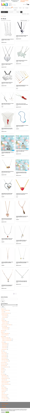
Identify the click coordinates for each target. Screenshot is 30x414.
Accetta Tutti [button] (7, 412)
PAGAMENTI (4, 405)
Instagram (24, 14)
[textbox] (7, 299)
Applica (3, 301)
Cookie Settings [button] (3, 412)
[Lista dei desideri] (23, 4)
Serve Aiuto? (23, 1)
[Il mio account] (25, 4)
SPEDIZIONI (4, 407)
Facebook (22, 14)
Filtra (3, 306)
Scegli (17, 88)
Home (2, 16)
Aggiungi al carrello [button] (4, 42)
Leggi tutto (17, 128)
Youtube (25, 14)
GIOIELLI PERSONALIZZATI (8, 7)
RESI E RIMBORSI (5, 403)
